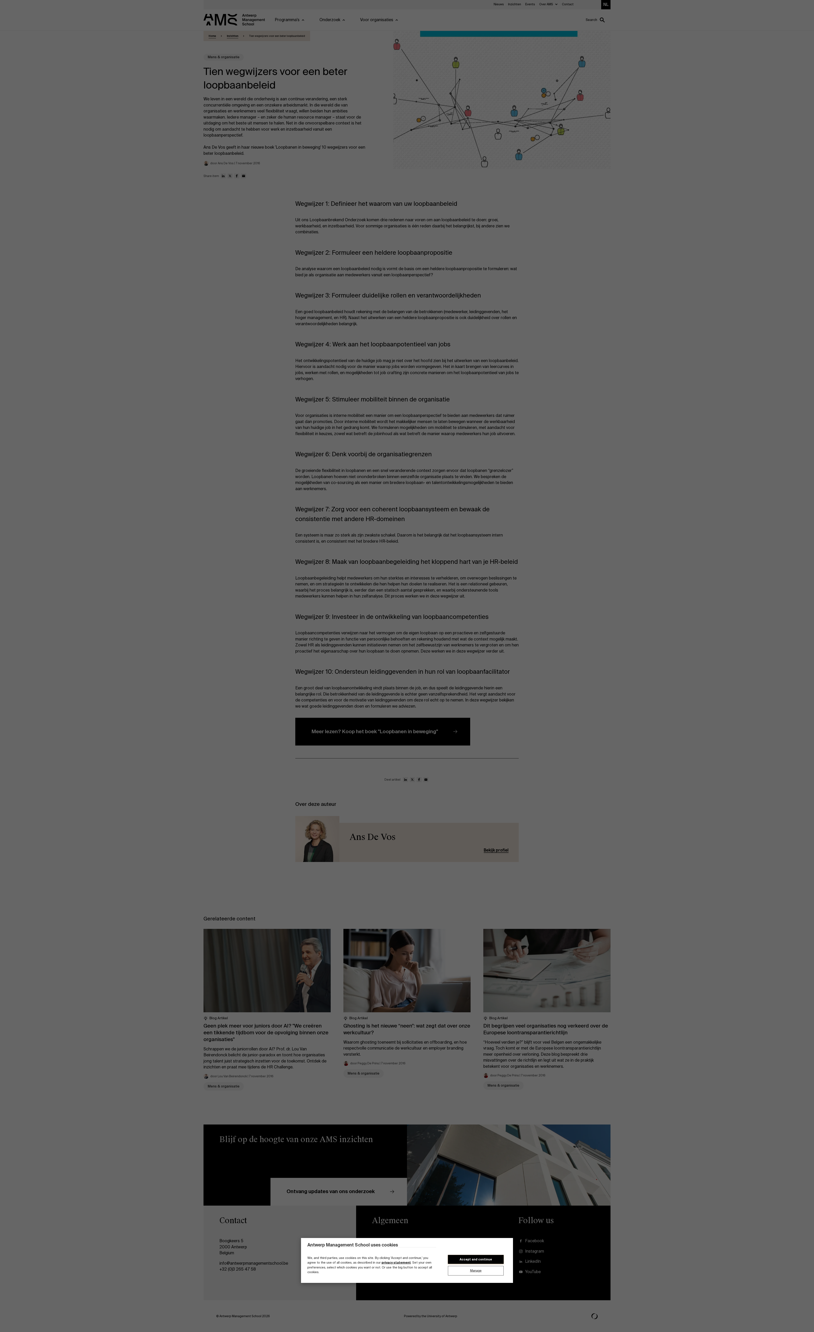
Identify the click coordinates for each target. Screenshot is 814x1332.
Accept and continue (476, 1259)
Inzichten (232, 36)
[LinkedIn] (223, 176)
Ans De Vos (373, 837)
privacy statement (396, 1263)
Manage (476, 1271)
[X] (230, 176)
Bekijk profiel (496, 850)
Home (212, 36)
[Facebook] (236, 176)
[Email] (243, 176)
